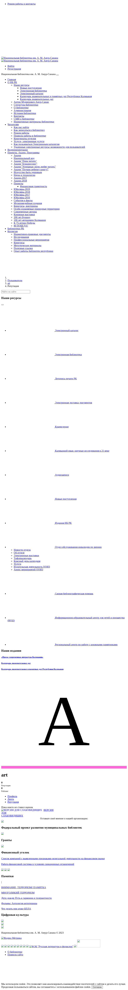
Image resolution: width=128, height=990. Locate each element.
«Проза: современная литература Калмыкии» (22, 657)
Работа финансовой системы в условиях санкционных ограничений (37, 864)
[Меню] (2, 304)
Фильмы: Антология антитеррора (19, 903)
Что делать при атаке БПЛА (16, 908)
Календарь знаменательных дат (16, 663)
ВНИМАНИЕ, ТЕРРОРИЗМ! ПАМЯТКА (23, 887)
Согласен (97, 987)
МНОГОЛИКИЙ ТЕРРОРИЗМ (17, 892)
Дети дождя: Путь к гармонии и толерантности (26, 898)
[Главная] (30, 277)
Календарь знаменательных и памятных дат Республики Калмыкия (32, 669)
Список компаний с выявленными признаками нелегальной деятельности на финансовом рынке (53, 858)
